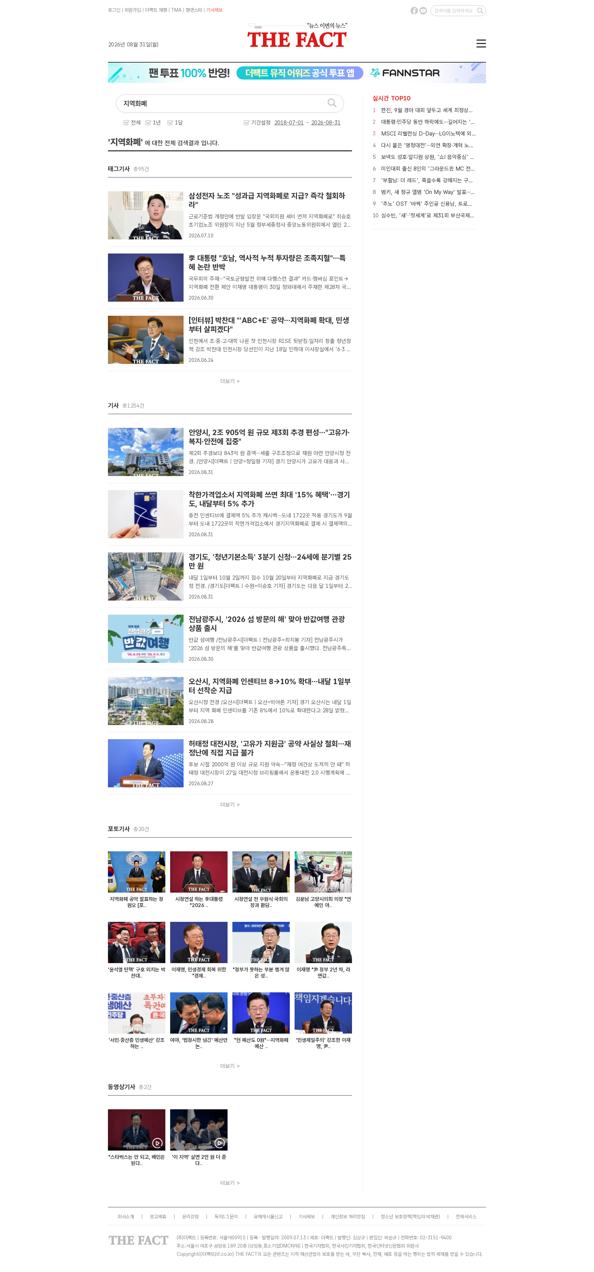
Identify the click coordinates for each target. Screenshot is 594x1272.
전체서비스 (466, 1216)
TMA (176, 10)
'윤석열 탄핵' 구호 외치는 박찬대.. (136, 973)
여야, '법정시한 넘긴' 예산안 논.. (199, 1043)
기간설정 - (281, 122)
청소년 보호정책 (396, 1216)
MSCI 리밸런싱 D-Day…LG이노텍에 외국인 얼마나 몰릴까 (447, 133)
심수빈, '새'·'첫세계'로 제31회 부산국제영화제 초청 (438, 215)
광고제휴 (158, 1216)
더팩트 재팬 (156, 10)
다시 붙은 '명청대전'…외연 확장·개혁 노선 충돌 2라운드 (443, 145)
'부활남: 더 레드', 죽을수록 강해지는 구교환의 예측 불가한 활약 (451, 180)
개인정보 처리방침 (348, 1216)
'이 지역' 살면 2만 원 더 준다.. (199, 1160)
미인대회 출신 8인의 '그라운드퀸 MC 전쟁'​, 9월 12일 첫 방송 (450, 168)
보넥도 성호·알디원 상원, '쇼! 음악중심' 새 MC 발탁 (438, 157)
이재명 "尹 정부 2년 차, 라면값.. (323, 973)
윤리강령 (190, 1216)
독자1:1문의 (226, 1216)
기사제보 (214, 10)
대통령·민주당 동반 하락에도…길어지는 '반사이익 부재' (442, 122)
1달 (179, 122)
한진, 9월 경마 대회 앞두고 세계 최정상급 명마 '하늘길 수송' (448, 110)
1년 (157, 122)
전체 (136, 122)
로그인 (114, 10)
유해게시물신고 (268, 1216)
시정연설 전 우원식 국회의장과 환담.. (261, 902)
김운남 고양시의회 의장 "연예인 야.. (323, 902)
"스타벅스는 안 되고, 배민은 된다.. (136, 1160)
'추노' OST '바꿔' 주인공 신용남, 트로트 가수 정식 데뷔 (444, 204)
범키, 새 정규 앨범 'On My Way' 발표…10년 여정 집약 (442, 192)
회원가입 (132, 10)
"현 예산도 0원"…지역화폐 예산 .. (261, 1043)
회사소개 (126, 1216)
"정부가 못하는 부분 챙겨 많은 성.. (261, 973)
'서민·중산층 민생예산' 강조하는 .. (137, 1043)
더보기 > (230, 381)
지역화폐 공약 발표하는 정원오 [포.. (136, 902)
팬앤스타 (194, 10)
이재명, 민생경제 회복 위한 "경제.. (199, 973)
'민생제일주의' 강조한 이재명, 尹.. (323, 1043)
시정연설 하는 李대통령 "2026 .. (199, 902)
